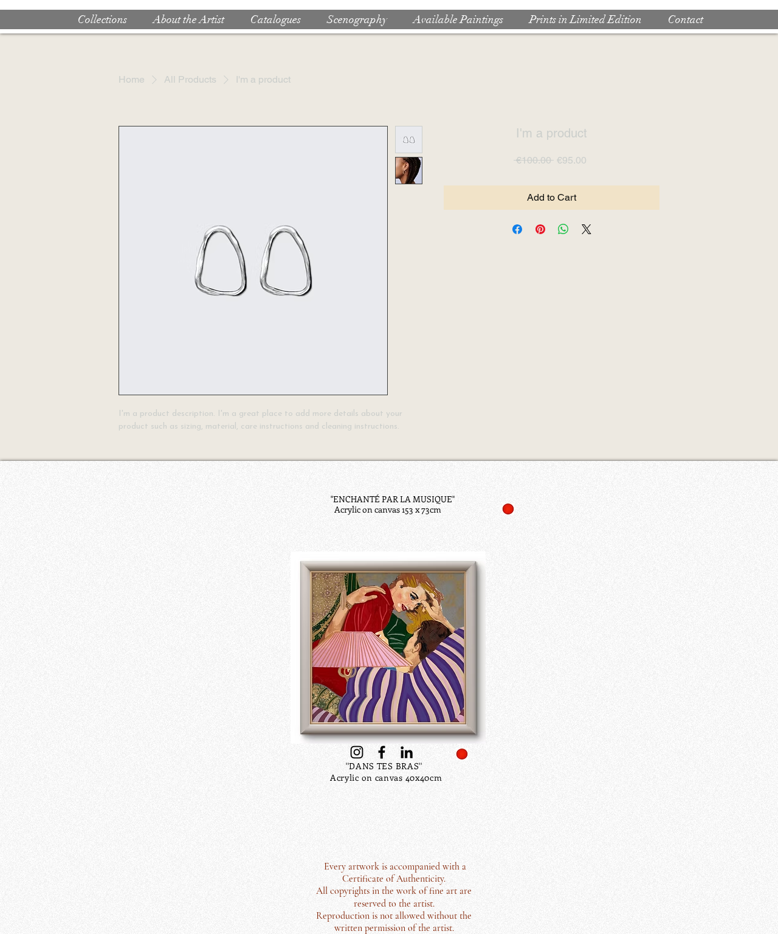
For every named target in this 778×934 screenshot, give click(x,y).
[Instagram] (356, 752)
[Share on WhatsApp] (563, 229)
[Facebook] (381, 752)
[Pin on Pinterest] (540, 229)
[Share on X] (586, 229)
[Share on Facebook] (517, 229)
